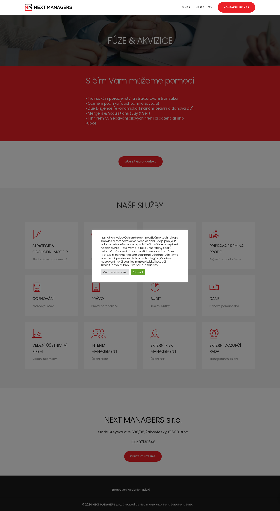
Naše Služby (204, 7)
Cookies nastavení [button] (114, 272)
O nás (186, 7)
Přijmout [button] (138, 272)
